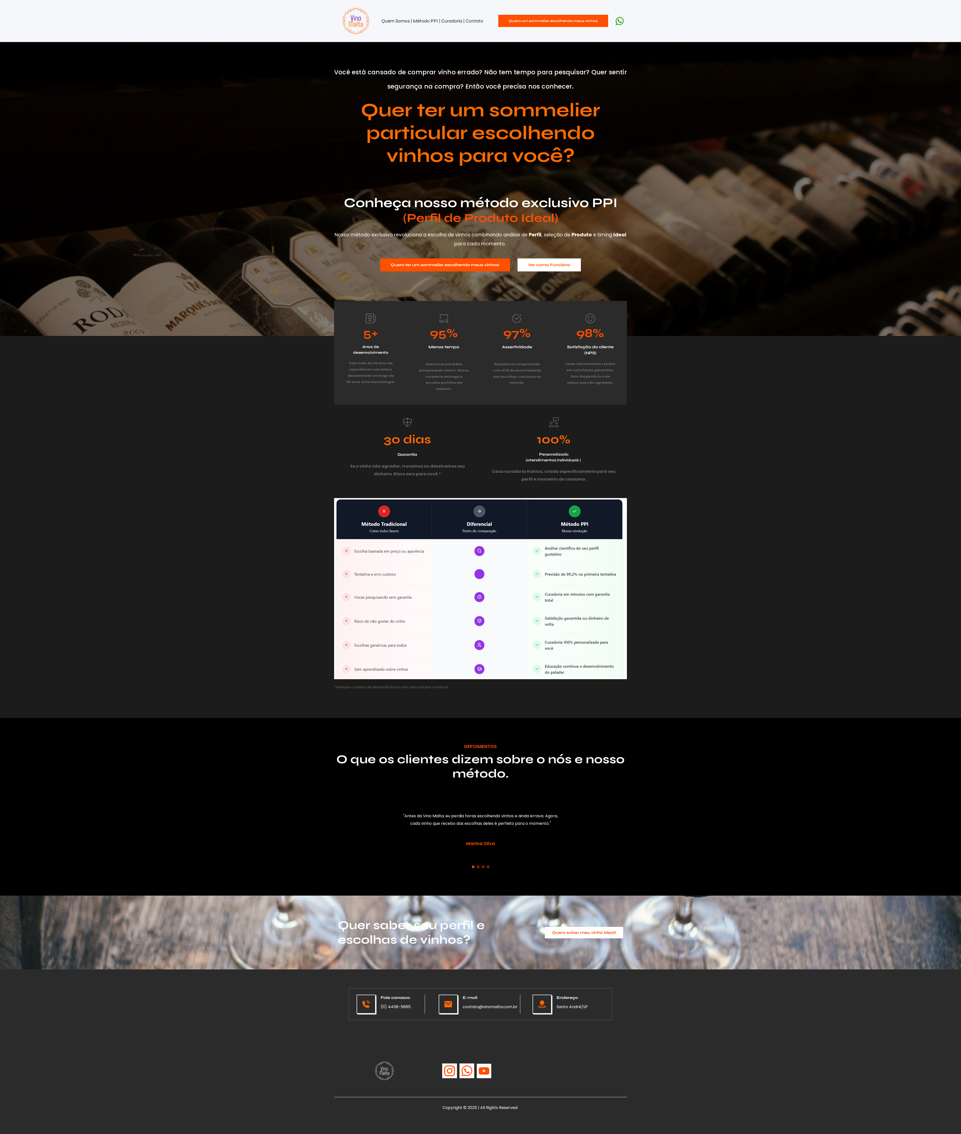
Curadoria (452, 21)
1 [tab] (473, 867)
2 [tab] (478, 867)
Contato (474, 21)
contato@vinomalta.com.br (490, 1007)
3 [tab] (483, 867)
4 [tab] (488, 867)
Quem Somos (395, 21)
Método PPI (426, 21)
